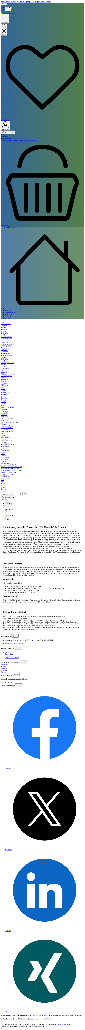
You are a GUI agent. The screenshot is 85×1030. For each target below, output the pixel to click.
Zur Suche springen (25, 2)
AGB (7, 652)
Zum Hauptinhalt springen (9, 2)
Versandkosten (36, 1015)
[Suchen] (21, 494)
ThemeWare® (46, 1019)
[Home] (44, 269)
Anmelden (4, 137)
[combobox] (10, 494)
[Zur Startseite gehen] (8, 13)
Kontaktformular (17, 643)
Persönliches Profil (14, 140)
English (8, 10)
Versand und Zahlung (12, 658)
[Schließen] (1, 1028)
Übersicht (4, 140)
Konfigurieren (23, 1026)
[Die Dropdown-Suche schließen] (24, 493)
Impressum (8, 656)
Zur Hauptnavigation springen (41, 2)
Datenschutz (9, 654)
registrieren (7, 138)
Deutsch (8, 7)
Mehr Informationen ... (65, 1024)
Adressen (23, 140)
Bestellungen (31, 140)
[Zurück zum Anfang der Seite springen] (3, 1021)
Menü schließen (9, 133)
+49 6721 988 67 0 (30, 640)
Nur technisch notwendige (9, 1026)
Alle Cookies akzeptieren (36, 1026)
